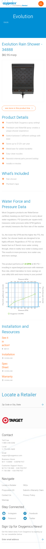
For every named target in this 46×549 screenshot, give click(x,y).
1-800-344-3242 (8, 443)
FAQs (25, 485)
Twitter (32, 518)
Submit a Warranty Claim (33, 490)
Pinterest (12, 518)
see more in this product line (18, 108)
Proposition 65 (8, 490)
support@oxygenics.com (12, 455)
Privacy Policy (29, 495)
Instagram (12, 513)
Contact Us (6, 495)
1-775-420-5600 (8, 449)
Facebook (33, 513)
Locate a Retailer (9, 485)
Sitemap (5, 500)
